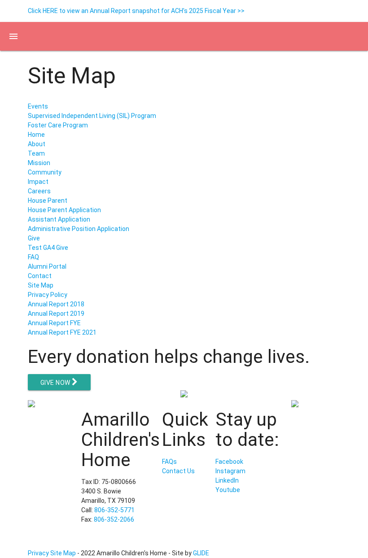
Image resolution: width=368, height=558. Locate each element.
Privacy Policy (47, 294)
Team (36, 153)
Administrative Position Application (78, 228)
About (36, 144)
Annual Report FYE (54, 323)
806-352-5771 (114, 510)
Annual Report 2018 (56, 304)
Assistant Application (59, 219)
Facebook (229, 461)
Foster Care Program (58, 125)
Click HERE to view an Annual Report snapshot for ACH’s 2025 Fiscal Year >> (136, 10)
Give (34, 238)
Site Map (40, 285)
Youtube (227, 489)
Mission (39, 162)
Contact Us (178, 471)
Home (36, 134)
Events (38, 106)
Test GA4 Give (48, 247)
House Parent (47, 200)
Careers (39, 191)
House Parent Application (64, 210)
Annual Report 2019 (56, 313)
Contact (40, 275)
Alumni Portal (47, 266)
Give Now (56, 382)
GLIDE (201, 553)
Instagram (230, 471)
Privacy (38, 553)
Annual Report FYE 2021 (62, 332)
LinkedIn (227, 480)
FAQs (169, 461)
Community (44, 172)
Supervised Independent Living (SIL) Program (92, 115)
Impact (38, 181)
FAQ (33, 257)
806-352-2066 (114, 519)
